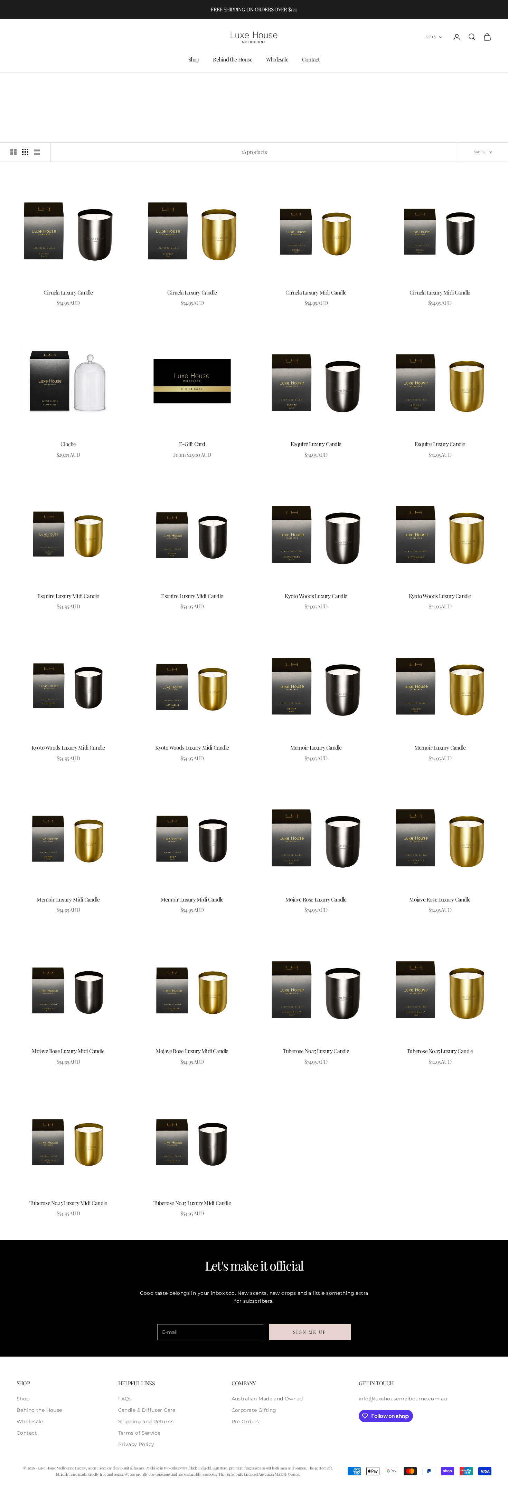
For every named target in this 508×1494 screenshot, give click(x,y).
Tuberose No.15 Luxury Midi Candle (68, 1202)
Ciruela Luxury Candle (68, 292)
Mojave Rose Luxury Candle (316, 899)
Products (61, 82)
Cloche (68, 443)
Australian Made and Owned (267, 1399)
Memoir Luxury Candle (315, 747)
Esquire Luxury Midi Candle (68, 595)
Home (22, 82)
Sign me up (310, 1332)
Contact (311, 59)
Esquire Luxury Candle (316, 443)
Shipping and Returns (145, 1421)
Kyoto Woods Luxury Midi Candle (68, 747)
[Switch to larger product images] (13, 152)
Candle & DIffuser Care (147, 1410)
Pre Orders (245, 1421)
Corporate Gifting (254, 1410)
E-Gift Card (192, 443)
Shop (193, 59)
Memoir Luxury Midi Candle (68, 899)
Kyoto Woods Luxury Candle (316, 595)
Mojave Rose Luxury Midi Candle (68, 1050)
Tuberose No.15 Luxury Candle (316, 1050)
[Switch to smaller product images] (25, 152)
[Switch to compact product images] (37, 152)
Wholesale (277, 59)
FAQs (125, 1399)
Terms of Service (139, 1433)
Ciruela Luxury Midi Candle (315, 292)
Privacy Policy (136, 1444)
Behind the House (232, 59)
